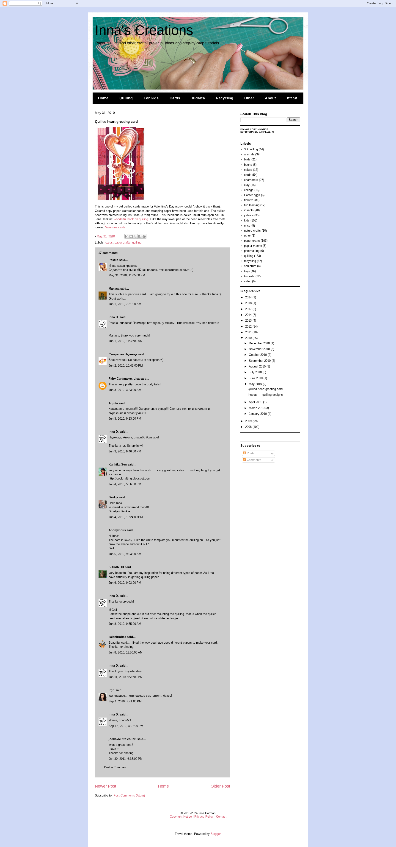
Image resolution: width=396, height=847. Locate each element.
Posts (250, 453)
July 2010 (256, 372)
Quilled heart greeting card (265, 389)
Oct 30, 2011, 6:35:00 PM (126, 758)
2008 (249, 427)
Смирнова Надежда (123, 354)
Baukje (113, 497)
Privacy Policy (204, 816)
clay (247, 185)
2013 (249, 320)
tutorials (249, 276)
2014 (249, 315)
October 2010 (258, 354)
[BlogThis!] (131, 236)
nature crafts (252, 230)
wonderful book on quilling (131, 219)
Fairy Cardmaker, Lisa (124, 378)
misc (247, 225)
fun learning (251, 205)
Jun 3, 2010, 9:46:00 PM (125, 451)
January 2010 (258, 413)
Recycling (224, 98)
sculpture (250, 266)
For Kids (151, 98)
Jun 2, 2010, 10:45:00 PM (126, 365)
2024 (249, 297)
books (248, 164)
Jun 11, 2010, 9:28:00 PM (126, 677)
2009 (249, 421)
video (247, 281)
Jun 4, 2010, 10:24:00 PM (126, 517)
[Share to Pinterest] (144, 236)
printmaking (251, 250)
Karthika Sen (118, 464)
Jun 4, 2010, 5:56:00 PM (125, 484)
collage (248, 190)
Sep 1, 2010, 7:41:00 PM (125, 701)
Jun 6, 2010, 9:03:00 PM (125, 582)
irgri (112, 690)
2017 (249, 309)
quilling (136, 242)
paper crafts (122, 242)
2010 (249, 338)
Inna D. (114, 317)
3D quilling (251, 149)
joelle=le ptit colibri (122, 739)
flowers (248, 200)
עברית (292, 98)
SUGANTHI (116, 567)
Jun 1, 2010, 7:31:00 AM (125, 304)
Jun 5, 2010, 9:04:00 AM (125, 554)
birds (247, 159)
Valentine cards (115, 227)
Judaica (198, 98)
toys (247, 271)
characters (251, 180)
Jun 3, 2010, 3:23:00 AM (125, 390)
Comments (253, 460)
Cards (175, 98)
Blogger (215, 834)
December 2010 (260, 343)
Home (103, 98)
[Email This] (126, 236)
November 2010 (260, 349)
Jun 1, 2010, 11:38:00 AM (126, 341)
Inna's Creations (144, 30)
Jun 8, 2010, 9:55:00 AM (125, 623)
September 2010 (260, 360)
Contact (221, 816)
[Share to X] (135, 236)
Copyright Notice (181, 816)
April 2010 (256, 402)
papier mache (253, 245)
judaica (248, 215)
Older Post (220, 786)
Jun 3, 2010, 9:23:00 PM (125, 418)
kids (247, 220)
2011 (249, 332)
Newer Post (105, 786)
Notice (263, 129)
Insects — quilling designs (265, 394)
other (247, 235)
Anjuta (113, 403)
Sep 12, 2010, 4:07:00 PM (126, 726)
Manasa (114, 288)
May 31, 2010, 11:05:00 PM (127, 275)
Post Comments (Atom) (129, 795)
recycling (250, 261)
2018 (249, 303)
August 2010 (258, 366)
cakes (248, 169)
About (270, 98)
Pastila (113, 260)
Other (249, 98)
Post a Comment (115, 767)
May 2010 (256, 384)
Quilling (126, 98)
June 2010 (256, 378)
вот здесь (154, 323)
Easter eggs (252, 195)
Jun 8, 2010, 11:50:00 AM (126, 652)
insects (249, 210)
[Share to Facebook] (140, 236)
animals (249, 154)
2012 (249, 326)
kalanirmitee (117, 637)
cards (109, 242)
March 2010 (257, 408)
